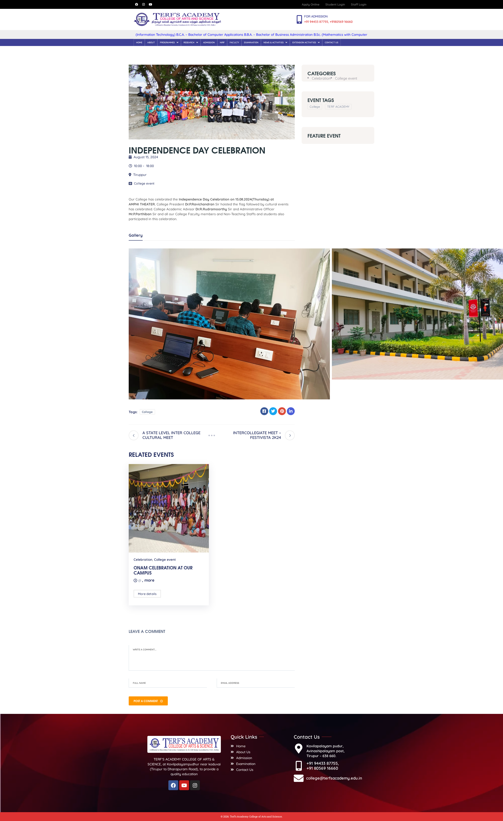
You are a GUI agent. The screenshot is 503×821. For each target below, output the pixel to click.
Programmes (167, 42)
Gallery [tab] (136, 235)
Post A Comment (146, 701)
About (151, 42)
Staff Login (358, 4)
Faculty (234, 42)
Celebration (143, 559)
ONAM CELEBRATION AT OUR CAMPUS (163, 570)
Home (139, 42)
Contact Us (331, 42)
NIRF (222, 42)
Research (189, 42)
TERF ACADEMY (338, 106)
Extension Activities (304, 42)
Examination (251, 42)
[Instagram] (143, 4)
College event (144, 183)
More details (147, 594)
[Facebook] (137, 4)
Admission (209, 42)
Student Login (335, 4)
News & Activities (273, 42)
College (147, 412)
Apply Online (310, 4)
